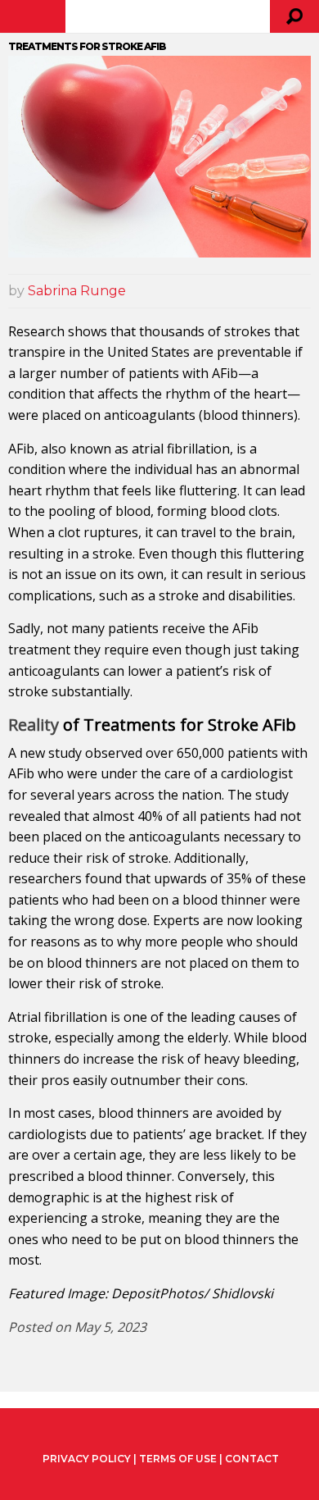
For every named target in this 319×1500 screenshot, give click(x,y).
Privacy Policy (87, 1459)
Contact (252, 1458)
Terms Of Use (178, 1458)
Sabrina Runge (77, 291)
